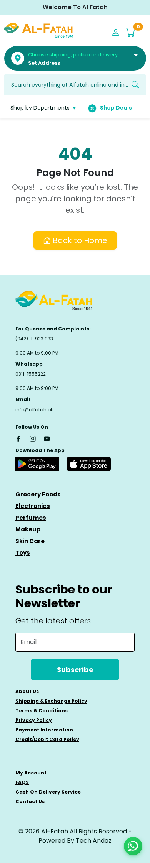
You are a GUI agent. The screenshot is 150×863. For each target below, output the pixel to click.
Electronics (32, 506)
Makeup (28, 529)
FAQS (22, 782)
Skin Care (30, 541)
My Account (31, 772)
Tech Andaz (94, 840)
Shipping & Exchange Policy (51, 701)
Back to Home (79, 240)
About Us (27, 691)
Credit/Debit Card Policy (47, 739)
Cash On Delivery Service (48, 792)
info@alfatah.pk (34, 409)
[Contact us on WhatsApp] (133, 846)
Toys (22, 553)
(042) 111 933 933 (34, 338)
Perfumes (30, 518)
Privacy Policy (33, 720)
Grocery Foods (38, 494)
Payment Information (44, 730)
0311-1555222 (30, 374)
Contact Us (30, 801)
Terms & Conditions (41, 710)
